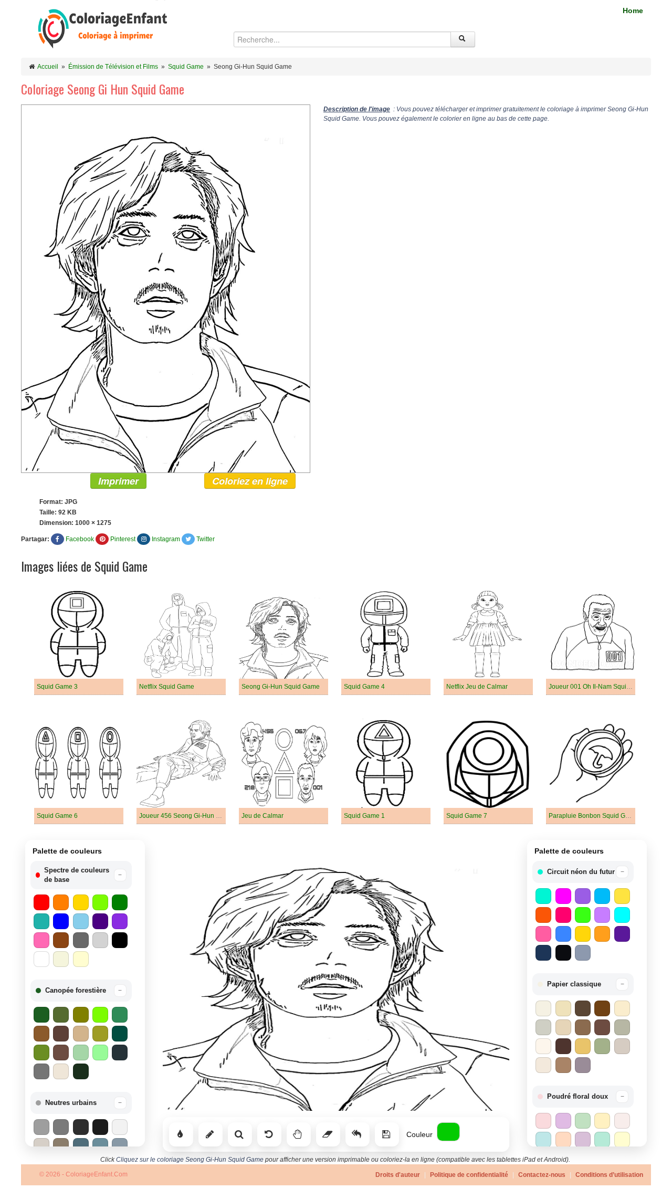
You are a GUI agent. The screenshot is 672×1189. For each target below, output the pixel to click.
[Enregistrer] (387, 1134)
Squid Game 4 (364, 686)
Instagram (166, 539)
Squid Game (186, 66)
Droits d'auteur (397, 1175)
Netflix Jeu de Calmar (477, 686)
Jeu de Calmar (263, 815)
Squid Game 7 (466, 815)
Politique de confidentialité (469, 1175)
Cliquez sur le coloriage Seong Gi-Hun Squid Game (190, 1159)
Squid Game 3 (57, 686)
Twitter (205, 539)
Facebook (80, 539)
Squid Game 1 (364, 815)
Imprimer (118, 481)
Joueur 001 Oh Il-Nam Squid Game (599, 686)
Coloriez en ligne (250, 481)
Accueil (47, 66)
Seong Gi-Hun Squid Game (281, 686)
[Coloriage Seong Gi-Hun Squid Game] (165, 288)
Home (633, 10)
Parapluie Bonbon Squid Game (593, 815)
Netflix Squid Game (166, 686)
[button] (81, 875)
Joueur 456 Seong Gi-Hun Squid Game (195, 815)
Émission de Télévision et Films (113, 66)
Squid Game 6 (57, 815)
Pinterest (122, 539)
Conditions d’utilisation (609, 1175)
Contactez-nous (541, 1175)
